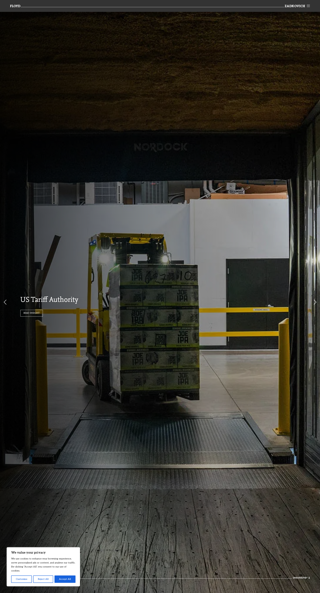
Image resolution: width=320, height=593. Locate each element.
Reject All (43, 579)
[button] (315, 302)
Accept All (65, 579)
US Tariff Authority (49, 300)
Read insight (32, 313)
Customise (21, 579)
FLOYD (15, 6)
